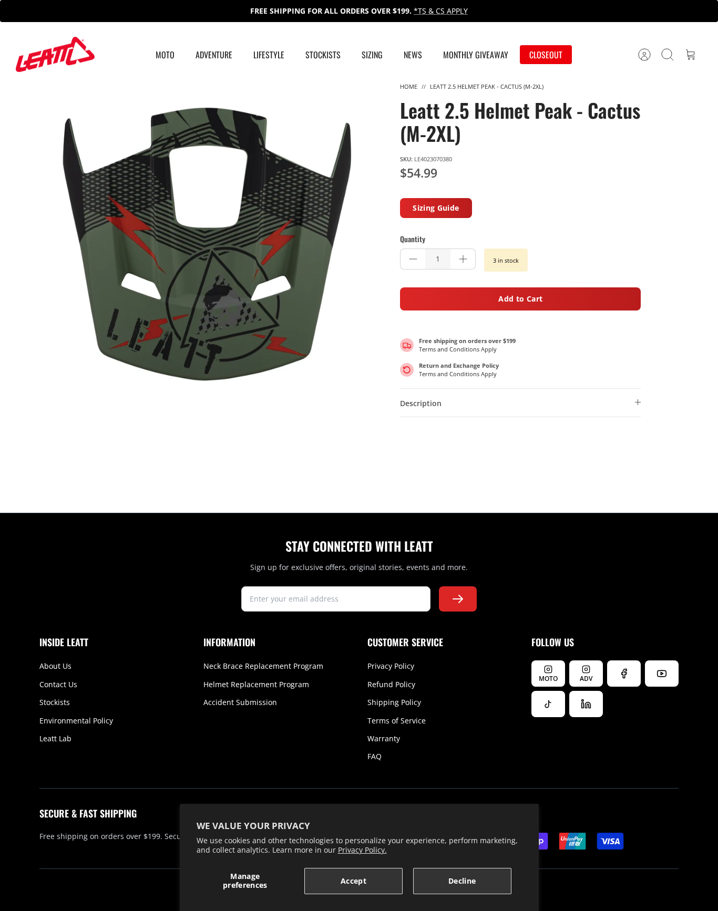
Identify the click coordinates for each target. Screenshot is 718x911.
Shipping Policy (394, 702)
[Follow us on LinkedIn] (586, 704)
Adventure (214, 54)
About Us (55, 666)
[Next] (519, 11)
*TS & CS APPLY (441, 11)
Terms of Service (396, 721)
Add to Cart (520, 299)
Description (421, 403)
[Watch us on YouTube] (662, 673)
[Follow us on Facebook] (624, 673)
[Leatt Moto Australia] (55, 55)
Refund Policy (391, 684)
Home (408, 86)
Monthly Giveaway (475, 54)
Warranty (383, 738)
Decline (462, 881)
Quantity (412, 239)
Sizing (372, 54)
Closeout (545, 54)
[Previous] (199, 11)
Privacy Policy (390, 666)
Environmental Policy (76, 721)
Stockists (323, 54)
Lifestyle (268, 54)
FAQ (374, 756)
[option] (207, 244)
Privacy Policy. (362, 850)
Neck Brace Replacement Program (263, 666)
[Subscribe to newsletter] (458, 599)
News (413, 54)
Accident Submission (240, 702)
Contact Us (58, 684)
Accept (353, 881)
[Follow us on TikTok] (548, 704)
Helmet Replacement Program (256, 684)
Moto (165, 54)
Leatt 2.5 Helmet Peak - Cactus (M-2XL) (486, 86)
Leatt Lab (55, 738)
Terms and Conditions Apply (458, 349)
